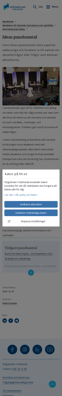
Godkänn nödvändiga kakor (31, 212)
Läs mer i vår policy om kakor (20, 194)
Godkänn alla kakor (31, 204)
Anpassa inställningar (33, 221)
